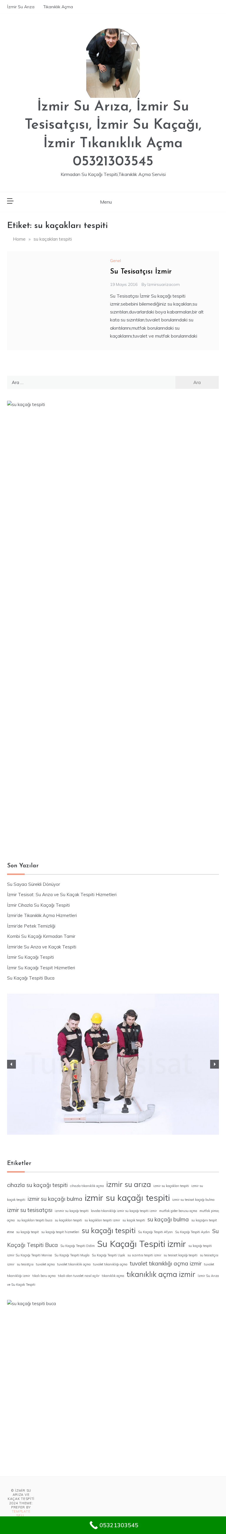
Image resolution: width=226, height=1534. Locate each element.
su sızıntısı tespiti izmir (144, 1255)
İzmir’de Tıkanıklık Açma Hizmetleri (42, 915)
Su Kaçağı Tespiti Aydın (192, 1232)
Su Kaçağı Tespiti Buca (30, 978)
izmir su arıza (128, 1184)
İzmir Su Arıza (20, 6)
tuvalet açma (45, 1264)
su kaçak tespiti (133, 1220)
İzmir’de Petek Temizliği (31, 926)
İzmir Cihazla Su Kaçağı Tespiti (38, 905)
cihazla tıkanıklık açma (87, 1186)
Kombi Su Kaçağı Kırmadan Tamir (41, 936)
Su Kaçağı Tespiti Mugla (71, 1255)
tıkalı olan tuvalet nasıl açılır (78, 1276)
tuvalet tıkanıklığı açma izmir (166, 1263)
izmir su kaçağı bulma (55, 1198)
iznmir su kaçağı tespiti (72, 1211)
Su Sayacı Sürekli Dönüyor (33, 884)
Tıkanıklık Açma (58, 6)
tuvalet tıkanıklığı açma (110, 1264)
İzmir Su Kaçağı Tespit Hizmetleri (41, 967)
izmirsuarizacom (163, 284)
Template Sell (21, 1513)
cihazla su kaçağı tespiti (37, 1184)
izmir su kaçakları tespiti (171, 1186)
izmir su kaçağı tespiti (127, 1197)
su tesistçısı (25, 1264)
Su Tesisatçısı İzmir (141, 271)
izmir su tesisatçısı (29, 1209)
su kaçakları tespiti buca (34, 1220)
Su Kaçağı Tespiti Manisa (34, 1255)
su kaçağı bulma (168, 1219)
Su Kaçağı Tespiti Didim (77, 1246)
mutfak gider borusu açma (178, 1211)
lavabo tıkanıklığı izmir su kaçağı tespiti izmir (124, 1211)
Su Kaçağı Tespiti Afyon (155, 1232)
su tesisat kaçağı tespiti (180, 1255)
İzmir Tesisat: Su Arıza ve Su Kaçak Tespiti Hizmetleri (62, 894)
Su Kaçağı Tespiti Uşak (108, 1255)
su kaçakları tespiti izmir (102, 1220)
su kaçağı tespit (27, 1232)
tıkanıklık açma (113, 1276)
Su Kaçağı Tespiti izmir (141, 1243)
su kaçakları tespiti (68, 1220)
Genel (115, 260)
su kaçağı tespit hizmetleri (60, 1232)
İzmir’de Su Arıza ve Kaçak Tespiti (41, 947)
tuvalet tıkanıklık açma (74, 1264)
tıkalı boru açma (44, 1276)
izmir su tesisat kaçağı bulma (193, 1200)
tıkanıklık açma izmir (161, 1274)
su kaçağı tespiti (109, 1230)
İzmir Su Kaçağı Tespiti (30, 957)
